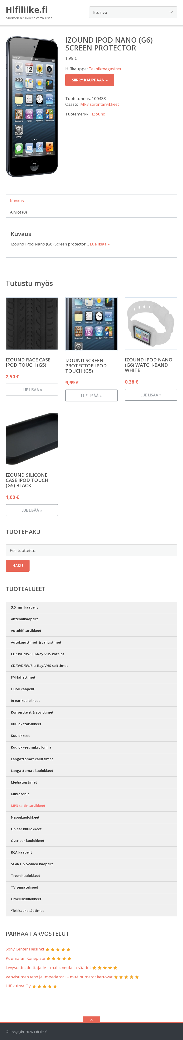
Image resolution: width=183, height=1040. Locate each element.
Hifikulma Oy (18, 986)
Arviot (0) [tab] (18, 212)
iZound (99, 114)
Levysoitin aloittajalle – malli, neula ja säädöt (48, 967)
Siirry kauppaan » (90, 80)
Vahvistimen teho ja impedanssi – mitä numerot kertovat (59, 977)
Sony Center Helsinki (25, 949)
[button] (53, 41)
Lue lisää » (100, 244)
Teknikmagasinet (105, 68)
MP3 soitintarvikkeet (99, 104)
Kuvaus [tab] (17, 200)
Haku (17, 565)
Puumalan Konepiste (25, 958)
